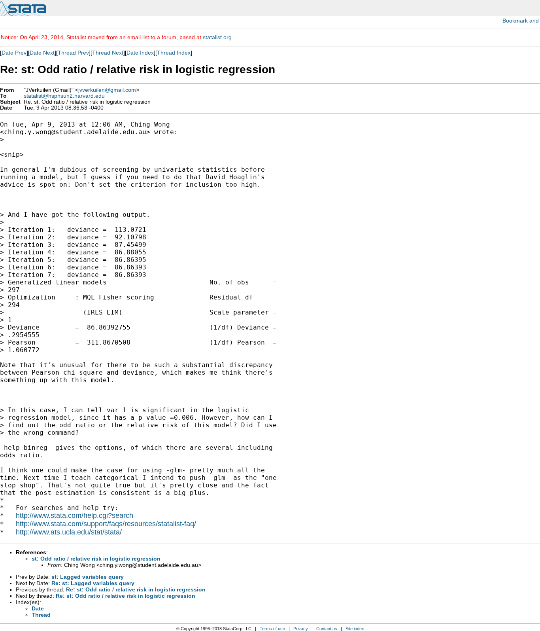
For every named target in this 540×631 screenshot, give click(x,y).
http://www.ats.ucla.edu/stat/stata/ (69, 532)
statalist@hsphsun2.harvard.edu (64, 96)
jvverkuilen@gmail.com (107, 90)
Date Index (140, 52)
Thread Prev (73, 52)
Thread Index (174, 52)
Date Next (42, 52)
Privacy (300, 628)
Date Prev (14, 52)
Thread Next (107, 52)
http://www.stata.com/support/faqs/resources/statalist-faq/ (106, 524)
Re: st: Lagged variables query (92, 583)
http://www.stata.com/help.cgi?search (74, 515)
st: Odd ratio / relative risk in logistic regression (96, 558)
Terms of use (272, 628)
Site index (355, 628)
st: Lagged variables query (87, 577)
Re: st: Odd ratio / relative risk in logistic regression (136, 589)
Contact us (326, 628)
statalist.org (217, 37)
